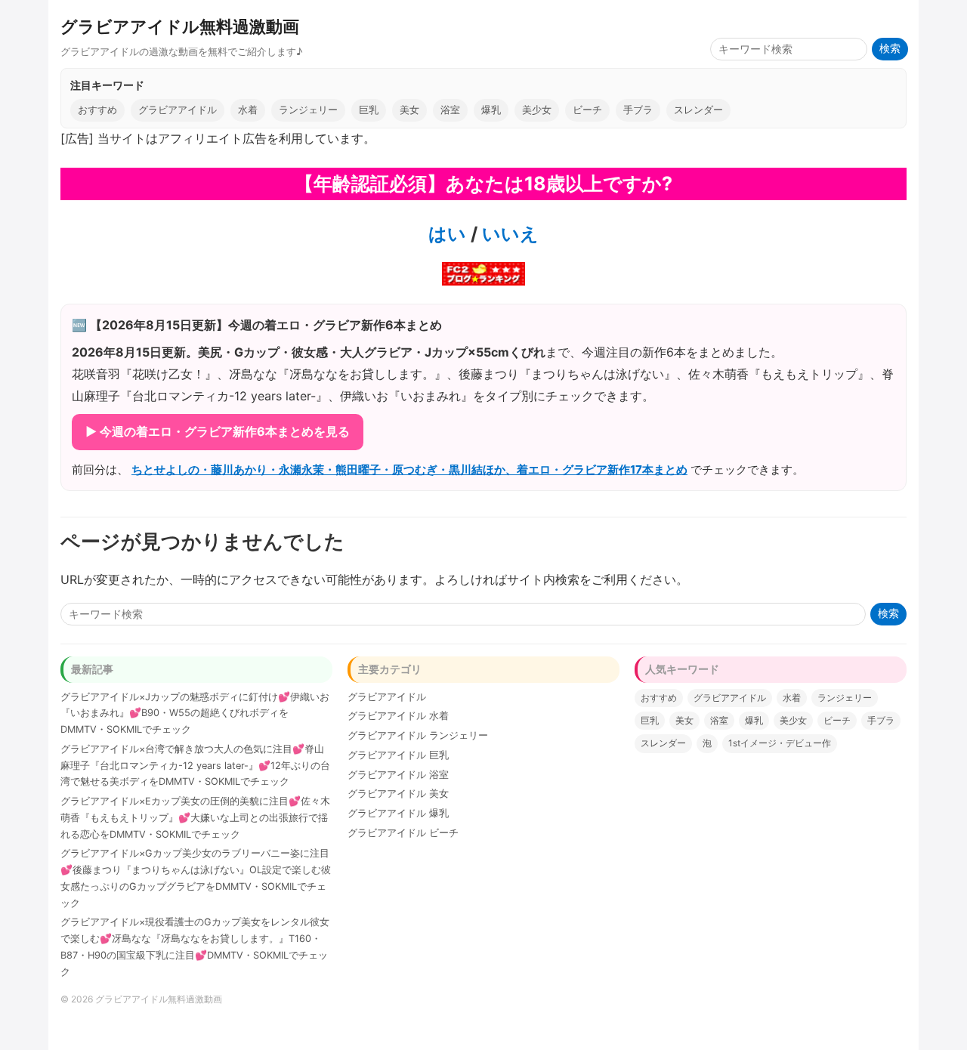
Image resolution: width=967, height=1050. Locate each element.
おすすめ (97, 110)
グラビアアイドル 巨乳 (398, 755)
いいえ (508, 234)
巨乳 (368, 110)
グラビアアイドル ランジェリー (418, 735)
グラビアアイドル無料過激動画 (179, 26)
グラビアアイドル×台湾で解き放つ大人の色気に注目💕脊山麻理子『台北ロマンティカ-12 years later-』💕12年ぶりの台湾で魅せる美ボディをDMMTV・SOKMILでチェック (195, 765)
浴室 (450, 110)
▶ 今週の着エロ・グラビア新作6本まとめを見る (217, 431)
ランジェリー (308, 110)
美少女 (536, 110)
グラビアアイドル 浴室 (398, 774)
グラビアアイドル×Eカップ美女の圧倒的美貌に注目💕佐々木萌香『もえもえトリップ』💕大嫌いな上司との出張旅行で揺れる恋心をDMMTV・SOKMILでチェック (195, 817)
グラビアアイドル (177, 110)
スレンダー (698, 110)
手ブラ (638, 110)
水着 (248, 110)
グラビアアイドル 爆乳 (398, 813)
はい (447, 234)
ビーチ (587, 110)
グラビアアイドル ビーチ (403, 832)
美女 (409, 110)
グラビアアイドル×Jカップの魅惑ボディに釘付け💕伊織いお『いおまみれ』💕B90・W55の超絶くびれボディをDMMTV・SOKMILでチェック (194, 713)
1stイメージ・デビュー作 (779, 743)
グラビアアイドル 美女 (398, 793)
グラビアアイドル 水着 (398, 715)
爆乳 (491, 110)
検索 (890, 48)
